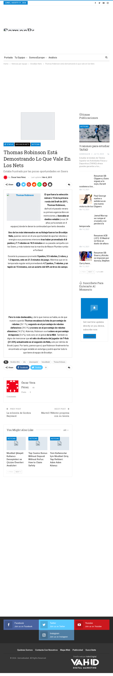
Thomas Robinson (59, 362)
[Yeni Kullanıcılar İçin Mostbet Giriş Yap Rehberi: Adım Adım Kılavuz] (59, 443)
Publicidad (78, 650)
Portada (8, 57)
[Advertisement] (84, 29)
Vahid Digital (91, 657)
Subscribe (89, 336)
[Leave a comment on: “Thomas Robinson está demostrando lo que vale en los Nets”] (69, 184)
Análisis (53, 57)
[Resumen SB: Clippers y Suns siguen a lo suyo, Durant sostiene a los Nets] (85, 179)
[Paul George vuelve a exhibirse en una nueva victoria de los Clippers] (85, 199)
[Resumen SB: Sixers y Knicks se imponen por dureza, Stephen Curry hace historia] (85, 256)
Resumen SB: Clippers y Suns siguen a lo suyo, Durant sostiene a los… (94, 181)
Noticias (36, 144)
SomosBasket (45, 362)
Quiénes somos (25, 650)
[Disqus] (38, 565)
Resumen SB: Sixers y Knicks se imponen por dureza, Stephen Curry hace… (94, 258)
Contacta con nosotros (46, 650)
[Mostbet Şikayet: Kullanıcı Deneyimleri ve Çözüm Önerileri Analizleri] (16, 443)
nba (24, 362)
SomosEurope (37, 57)
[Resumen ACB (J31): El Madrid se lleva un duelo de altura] (85, 239)
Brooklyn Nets (22, 144)
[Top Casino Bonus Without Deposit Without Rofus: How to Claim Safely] (38, 443)
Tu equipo (20, 57)
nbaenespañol (33, 362)
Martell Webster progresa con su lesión (55, 414)
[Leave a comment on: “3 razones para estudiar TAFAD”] (108, 154)
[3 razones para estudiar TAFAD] (94, 133)
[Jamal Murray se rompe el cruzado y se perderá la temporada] (85, 219)
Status (9, 144)
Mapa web (65, 650)
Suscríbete (90, 650)
